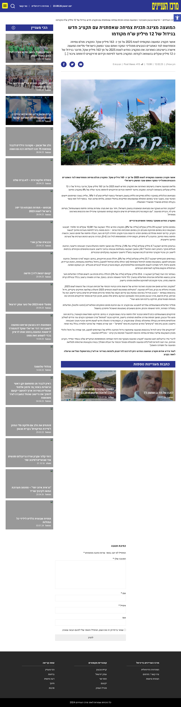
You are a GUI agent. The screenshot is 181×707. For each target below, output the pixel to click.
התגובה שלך (119, 558)
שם (123, 593)
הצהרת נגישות (152, 679)
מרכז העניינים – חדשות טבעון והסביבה (157, 20)
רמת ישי (103, 679)
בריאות (51, 674)
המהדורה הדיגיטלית (150, 669)
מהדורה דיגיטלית (40, 6)
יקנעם (104, 683)
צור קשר (23, 6)
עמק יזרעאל (101, 674)
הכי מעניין (49, 669)
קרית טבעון (101, 669)
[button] (177, 17)
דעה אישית (49, 679)
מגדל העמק (101, 688)
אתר (124, 617)
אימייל (122, 605)
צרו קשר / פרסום (151, 674)
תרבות (51, 688)
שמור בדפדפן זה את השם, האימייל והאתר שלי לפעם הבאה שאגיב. (92, 630)
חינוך (52, 683)
